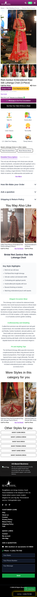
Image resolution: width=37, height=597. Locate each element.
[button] (18, 37)
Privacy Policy (7, 519)
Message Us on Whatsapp (16, 97)
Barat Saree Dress (18, 450)
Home (2, 8)
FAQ (3, 512)
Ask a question (7, 192)
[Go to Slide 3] (23, 71)
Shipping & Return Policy (12, 199)
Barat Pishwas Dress (18, 446)
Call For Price (5, 248)
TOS (3, 526)
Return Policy (7, 522)
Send (18, 575)
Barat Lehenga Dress (18, 437)
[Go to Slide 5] (20, 61)
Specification (24, 157)
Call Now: (24, 594)
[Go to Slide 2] (16, 61)
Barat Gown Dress (18, 432)
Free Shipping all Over (20, 88)
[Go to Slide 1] (15, 61)
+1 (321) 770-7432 (16, 551)
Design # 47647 (6, 88)
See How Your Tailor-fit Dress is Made (18, 106)
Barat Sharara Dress (18, 455)
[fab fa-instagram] (6, 505)
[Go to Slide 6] (21, 61)
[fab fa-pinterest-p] (9, 505)
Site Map (5, 538)
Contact (5, 517)
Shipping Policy (7, 524)
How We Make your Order (12, 184)
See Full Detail (19, 248)
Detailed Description (9, 157)
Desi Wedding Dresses (12, 8)
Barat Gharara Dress (25, 150)
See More (18, 176)
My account (6, 536)
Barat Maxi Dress (18, 441)
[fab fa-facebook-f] (2, 505)
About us (5, 515)
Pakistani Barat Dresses (28, 8)
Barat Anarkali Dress (8, 150)
